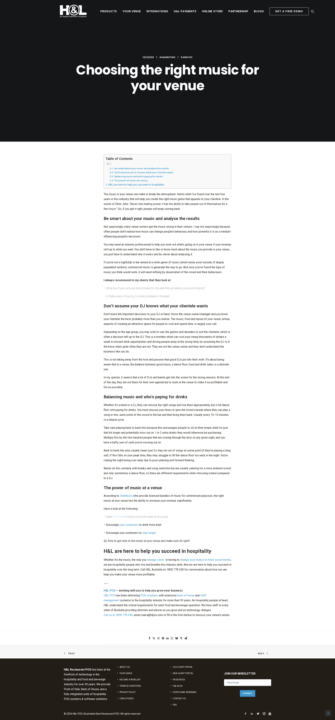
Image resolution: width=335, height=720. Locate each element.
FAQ (175, 705)
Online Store (212, 11)
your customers (129, 524)
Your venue (131, 11)
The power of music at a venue (131, 180)
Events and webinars (184, 692)
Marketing (168, 57)
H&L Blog (178, 686)
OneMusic (126, 495)
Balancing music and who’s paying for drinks (138, 176)
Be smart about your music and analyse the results (141, 168)
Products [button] (108, 11)
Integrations (157, 11)
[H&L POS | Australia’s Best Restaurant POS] (73, 11)
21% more (119, 516)
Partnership (238, 11)
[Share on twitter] (154, 638)
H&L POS (110, 590)
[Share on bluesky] (176, 638)
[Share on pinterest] (163, 638)
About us (125, 667)
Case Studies (126, 698)
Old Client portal (183, 667)
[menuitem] (108, 11)
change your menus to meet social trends (205, 559)
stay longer (149, 532)
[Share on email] (186, 638)
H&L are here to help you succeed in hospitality (136, 184)
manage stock (155, 559)
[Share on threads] (158, 638)
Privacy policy (128, 692)
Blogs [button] (259, 11)
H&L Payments (185, 11)
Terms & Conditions (130, 686)
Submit (247, 693)
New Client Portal (183, 673)
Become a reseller (130, 679)
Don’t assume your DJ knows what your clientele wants (143, 172)
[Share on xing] (181, 638)
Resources (179, 679)
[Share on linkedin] (167, 638)
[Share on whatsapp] (172, 638)
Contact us (179, 698)
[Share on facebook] (149, 638)
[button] (312, 11)
